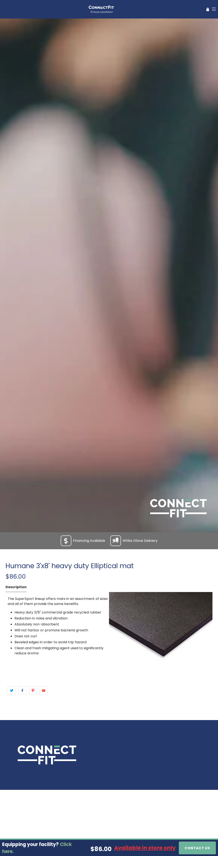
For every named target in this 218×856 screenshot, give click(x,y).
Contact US (197, 848)
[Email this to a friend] (44, 690)
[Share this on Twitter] (12, 690)
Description (16, 587)
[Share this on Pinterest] (33, 690)
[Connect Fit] (101, 9)
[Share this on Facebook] (22, 690)
